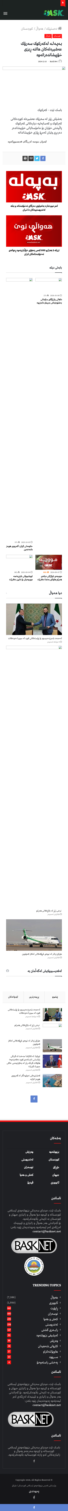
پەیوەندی (34, 1491)
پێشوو (55, 997)
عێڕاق (56, 1167)
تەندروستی (27, 1159)
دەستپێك (52, 29)
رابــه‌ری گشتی (49, 1330)
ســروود (53, 1357)
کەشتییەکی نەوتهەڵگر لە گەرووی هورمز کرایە (25, 1077)
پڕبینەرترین (34, 997)
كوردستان (27, 29)
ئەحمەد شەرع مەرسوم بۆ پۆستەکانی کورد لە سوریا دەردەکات (35, 638)
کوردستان (54, 1159)
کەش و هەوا (26, 1175)
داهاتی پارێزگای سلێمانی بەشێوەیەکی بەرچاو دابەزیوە (49, 301)
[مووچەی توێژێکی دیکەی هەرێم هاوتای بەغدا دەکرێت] (48, 562)
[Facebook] (34, 1099)
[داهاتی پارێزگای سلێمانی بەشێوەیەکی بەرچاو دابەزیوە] (48, 285)
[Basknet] (53, 13)
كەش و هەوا (50, 1319)
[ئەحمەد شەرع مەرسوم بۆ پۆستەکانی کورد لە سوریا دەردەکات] (34, 619)
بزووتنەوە (54, 1152)
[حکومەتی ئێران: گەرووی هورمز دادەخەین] (19, 409)
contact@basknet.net (47, 1231)
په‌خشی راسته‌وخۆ (47, 1362)
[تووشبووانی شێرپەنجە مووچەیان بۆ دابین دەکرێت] (19, 562)
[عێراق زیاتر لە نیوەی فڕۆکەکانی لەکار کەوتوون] (34, 935)
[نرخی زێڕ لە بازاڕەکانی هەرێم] (34, 776)
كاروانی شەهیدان (48, 1346)
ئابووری (55, 1182)
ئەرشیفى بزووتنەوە (47, 1335)
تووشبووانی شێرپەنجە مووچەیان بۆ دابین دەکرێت (21, 578)
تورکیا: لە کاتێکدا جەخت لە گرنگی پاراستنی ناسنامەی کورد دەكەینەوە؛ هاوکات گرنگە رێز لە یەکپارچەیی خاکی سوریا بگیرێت (23, 1061)
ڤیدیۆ (30, 1182)
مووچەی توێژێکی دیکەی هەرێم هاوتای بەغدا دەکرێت (49, 578)
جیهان (55, 1175)
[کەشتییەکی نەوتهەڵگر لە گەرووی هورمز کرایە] (52, 1080)
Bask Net (54, 61)
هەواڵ (40, 29)
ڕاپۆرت (54, 1308)
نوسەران (28, 1167)
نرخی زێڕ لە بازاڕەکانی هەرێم (49, 911)
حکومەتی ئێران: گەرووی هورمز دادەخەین (19, 548)
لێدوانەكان (13, 997)
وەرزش (29, 1152)
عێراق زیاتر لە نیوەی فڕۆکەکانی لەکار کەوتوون (42, 954)
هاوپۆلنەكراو (50, 1352)
